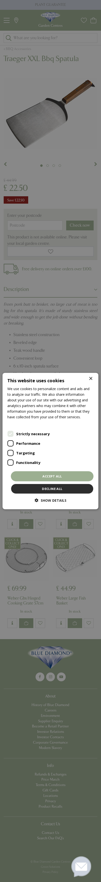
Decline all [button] (52, 489)
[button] (50, 500)
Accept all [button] (52, 476)
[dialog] (50, 441)
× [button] (90, 378)
